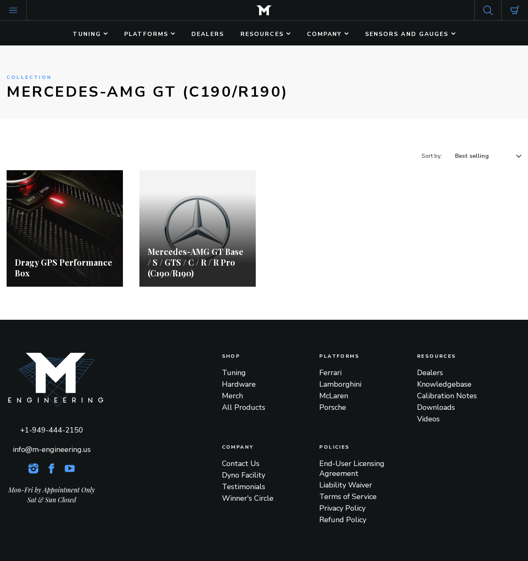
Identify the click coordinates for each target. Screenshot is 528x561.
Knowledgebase (444, 384)
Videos (428, 419)
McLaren (333, 396)
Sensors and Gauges (408, 34)
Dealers (207, 34)
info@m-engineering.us (52, 449)
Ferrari (330, 373)
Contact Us (240, 463)
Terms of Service (348, 497)
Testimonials (243, 487)
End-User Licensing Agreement (351, 468)
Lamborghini (340, 384)
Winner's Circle (247, 498)
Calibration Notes (447, 396)
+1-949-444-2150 (51, 430)
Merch (232, 396)
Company (325, 34)
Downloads (436, 407)
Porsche (332, 407)
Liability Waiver (345, 485)
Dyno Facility (243, 475)
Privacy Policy (342, 508)
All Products (243, 407)
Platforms (147, 34)
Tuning (88, 34)
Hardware (239, 384)
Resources (263, 34)
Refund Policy (342, 520)
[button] (13, 10)
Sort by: (432, 156)
